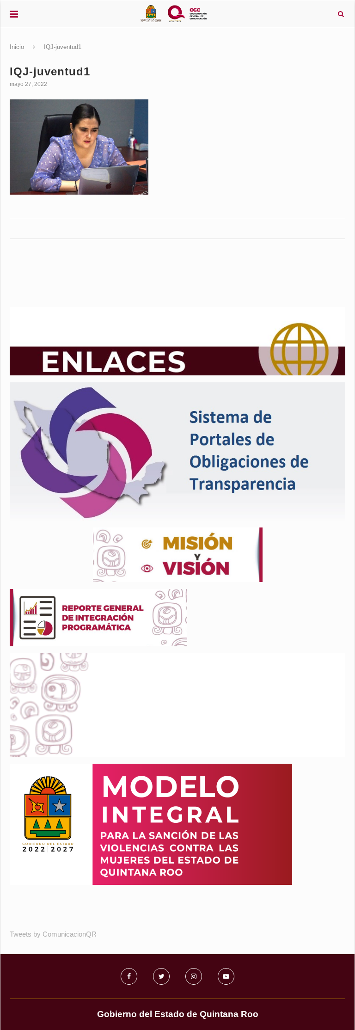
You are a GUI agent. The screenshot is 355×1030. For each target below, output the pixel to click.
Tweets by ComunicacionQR (53, 934)
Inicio (17, 46)
